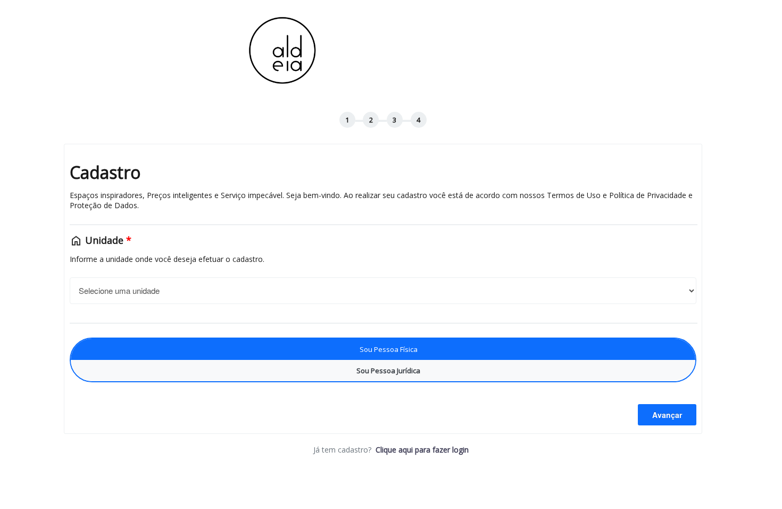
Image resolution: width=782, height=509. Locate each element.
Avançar (667, 414)
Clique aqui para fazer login (422, 450)
